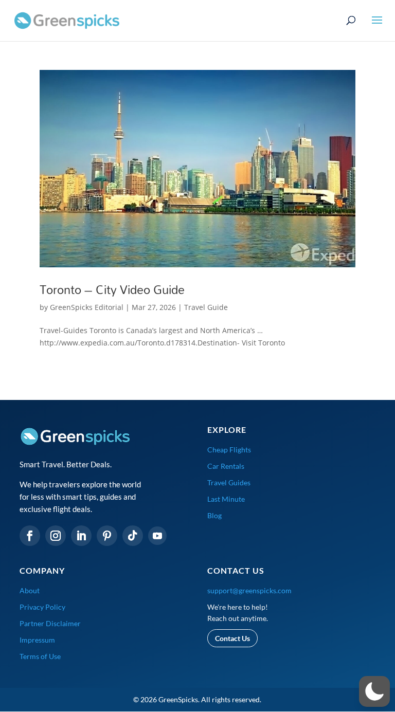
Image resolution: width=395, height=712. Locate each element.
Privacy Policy (42, 607)
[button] (374, 691)
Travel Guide (206, 307)
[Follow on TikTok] (132, 535)
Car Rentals (225, 466)
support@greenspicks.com (249, 590)
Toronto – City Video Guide (112, 289)
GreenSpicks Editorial (86, 307)
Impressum (37, 639)
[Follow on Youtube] (157, 535)
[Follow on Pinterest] (107, 535)
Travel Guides (228, 482)
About (30, 590)
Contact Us (232, 638)
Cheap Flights (229, 449)
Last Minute (226, 499)
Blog (214, 515)
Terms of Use (40, 656)
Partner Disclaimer (50, 623)
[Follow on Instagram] (55, 535)
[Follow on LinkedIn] (81, 535)
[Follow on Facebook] (30, 535)
